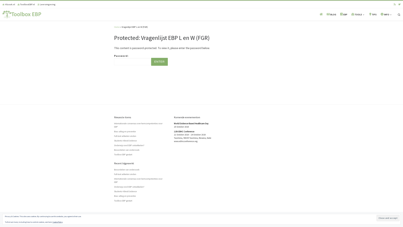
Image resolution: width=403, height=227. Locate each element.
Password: (121, 56)
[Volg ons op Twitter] (399, 4)
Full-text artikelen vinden (125, 136)
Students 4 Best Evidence (125, 140)
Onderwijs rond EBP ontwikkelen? (129, 145)
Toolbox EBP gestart (123, 154)
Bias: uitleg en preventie (125, 131)
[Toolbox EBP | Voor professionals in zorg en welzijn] (22, 13)
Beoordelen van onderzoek (126, 150)
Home (117, 27)
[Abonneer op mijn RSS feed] (395, 4)
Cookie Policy (57, 222)
